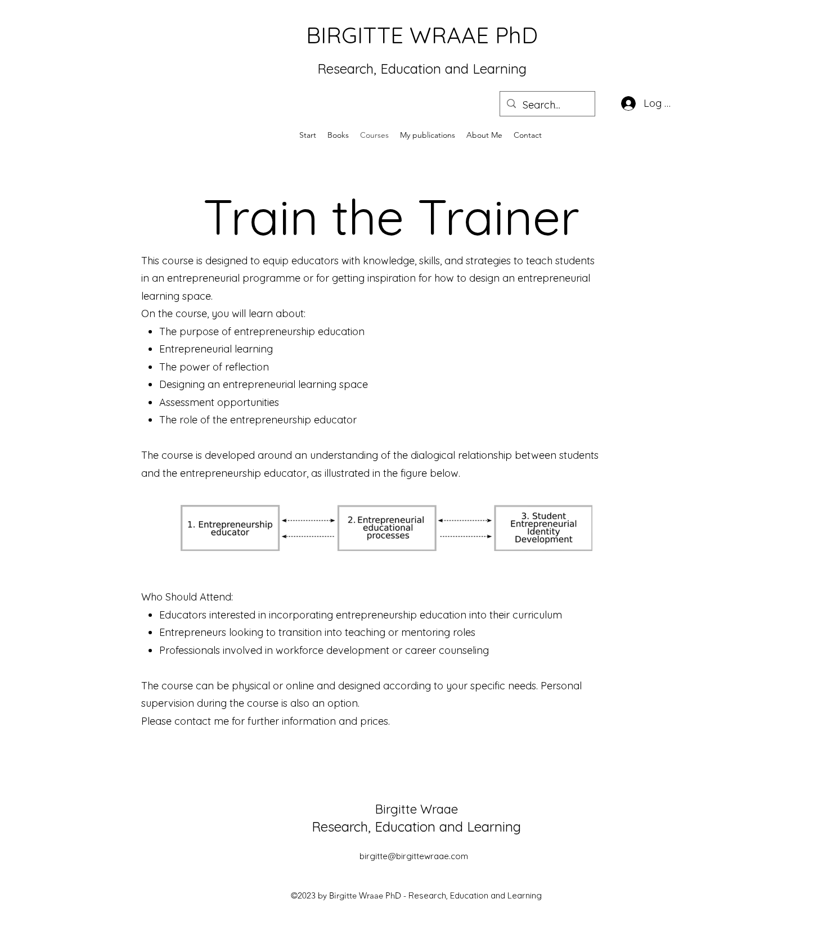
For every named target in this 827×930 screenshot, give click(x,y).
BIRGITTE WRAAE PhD (422, 35)
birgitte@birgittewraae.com (413, 856)
